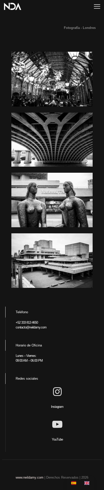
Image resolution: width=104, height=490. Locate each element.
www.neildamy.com (29, 477)
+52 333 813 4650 (27, 322)
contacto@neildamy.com (31, 327)
